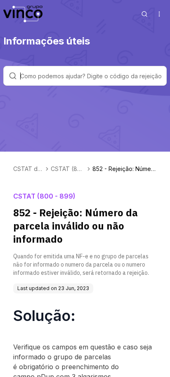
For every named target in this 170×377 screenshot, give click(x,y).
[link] (124, 169)
